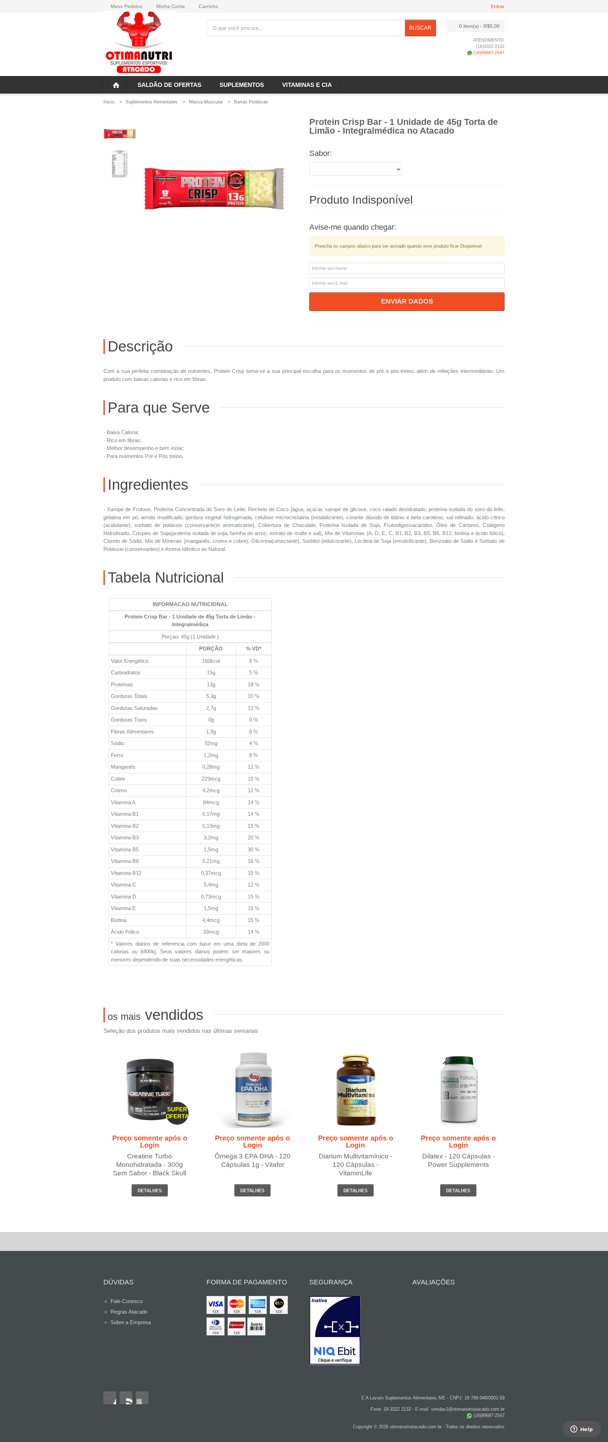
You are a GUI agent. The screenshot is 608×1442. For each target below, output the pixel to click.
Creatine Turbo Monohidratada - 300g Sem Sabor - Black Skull (149, 1164)
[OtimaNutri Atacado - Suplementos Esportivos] (139, 43)
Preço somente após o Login (149, 1141)
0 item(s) (479, 26)
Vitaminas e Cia (307, 85)
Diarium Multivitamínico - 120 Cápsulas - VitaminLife (355, 1164)
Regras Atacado (128, 1312)
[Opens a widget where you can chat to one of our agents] (581, 1429)
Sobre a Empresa (130, 1322)
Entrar (498, 6)
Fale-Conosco (126, 1301)
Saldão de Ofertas (169, 85)
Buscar (420, 28)
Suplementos (242, 85)
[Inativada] (355, 1330)
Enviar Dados (407, 301)
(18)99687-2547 (488, 52)
